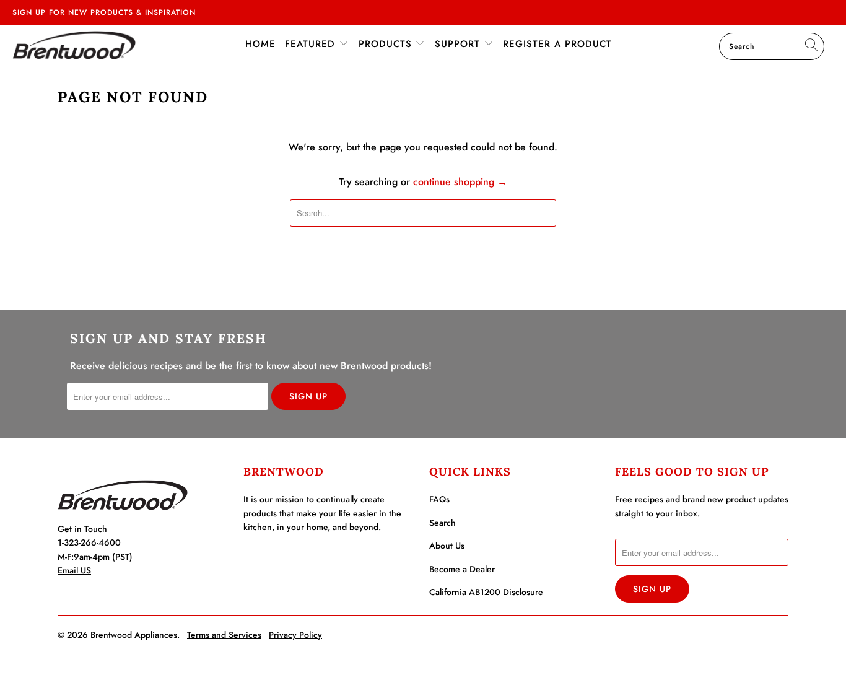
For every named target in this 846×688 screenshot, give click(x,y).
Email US (74, 570)
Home (260, 44)
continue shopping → (460, 182)
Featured (312, 44)
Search (442, 522)
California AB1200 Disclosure (486, 592)
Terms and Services (224, 635)
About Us (446, 545)
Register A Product (557, 44)
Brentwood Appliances (133, 635)
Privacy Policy (295, 635)
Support (459, 44)
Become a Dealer (462, 569)
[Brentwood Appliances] (74, 45)
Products (387, 44)
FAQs (439, 499)
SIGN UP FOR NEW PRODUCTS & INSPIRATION (104, 12)
